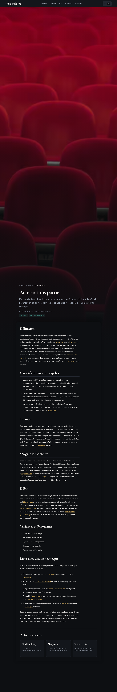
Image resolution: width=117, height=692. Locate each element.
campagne (41, 445)
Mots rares (78, 4)
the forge (42, 477)
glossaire (24, 315)
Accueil (21, 285)
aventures (52, 410)
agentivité (71, 361)
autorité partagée (28, 508)
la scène (72, 342)
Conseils (53, 4)
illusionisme (28, 502)
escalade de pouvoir (43, 581)
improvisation (26, 473)
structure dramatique (37, 315)
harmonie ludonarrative (56, 589)
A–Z (60, 4)
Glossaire (44, 4)
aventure (59, 342)
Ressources (68, 4)
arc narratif (49, 574)
